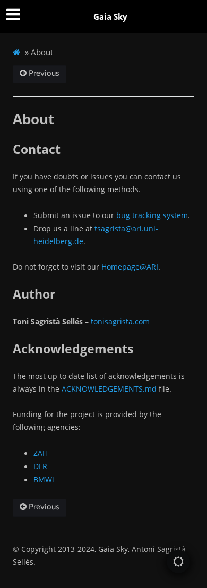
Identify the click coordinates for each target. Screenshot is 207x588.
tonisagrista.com (120, 321)
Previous (43, 73)
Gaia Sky (110, 16)
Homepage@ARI (129, 267)
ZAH (40, 453)
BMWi (43, 479)
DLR (40, 466)
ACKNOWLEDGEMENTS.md (109, 389)
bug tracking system (152, 215)
